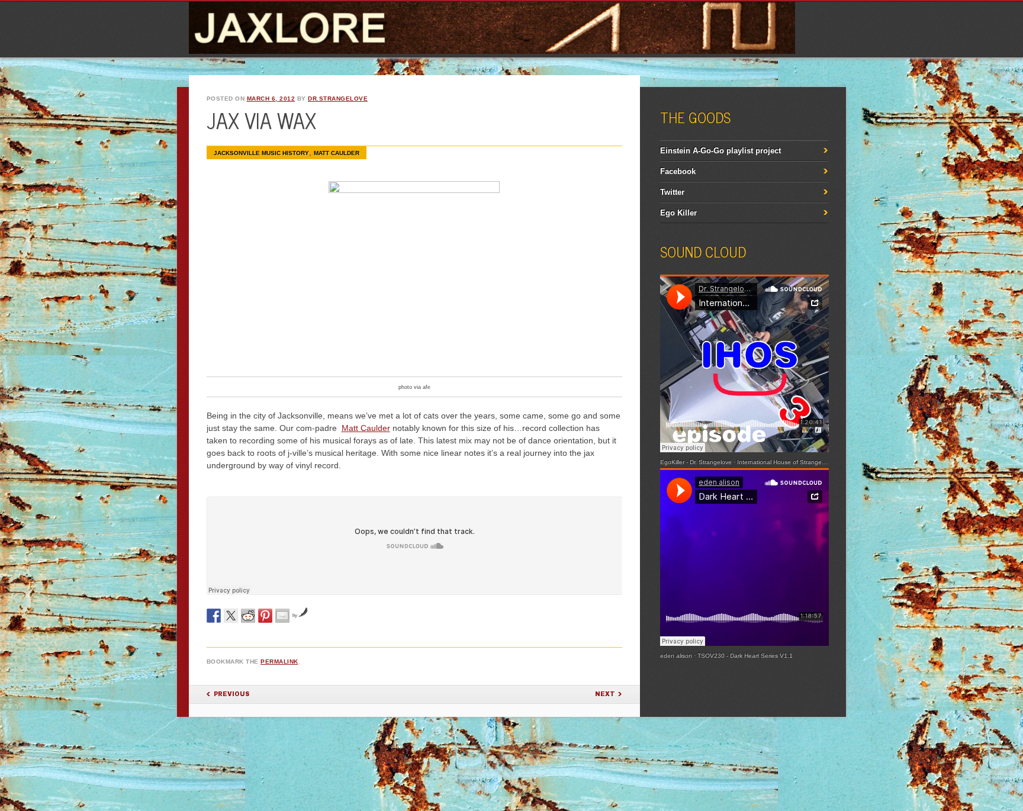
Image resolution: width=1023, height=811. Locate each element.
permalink (279, 661)
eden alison (676, 655)
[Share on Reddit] (248, 616)
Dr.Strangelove (338, 98)
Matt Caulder (366, 428)
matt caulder (336, 153)
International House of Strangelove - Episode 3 (801, 462)
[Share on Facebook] (214, 616)
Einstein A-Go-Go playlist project (720, 150)
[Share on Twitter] (231, 616)
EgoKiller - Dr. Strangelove (696, 462)
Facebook (678, 171)
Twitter (672, 192)
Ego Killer (678, 212)
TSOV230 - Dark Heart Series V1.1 (745, 655)
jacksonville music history (261, 153)
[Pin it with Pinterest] (265, 616)
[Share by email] (282, 616)
